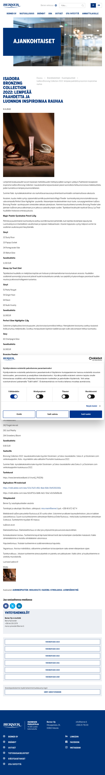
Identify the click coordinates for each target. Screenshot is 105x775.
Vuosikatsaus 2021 (53, 663)
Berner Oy (11, 13)
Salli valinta (52, 414)
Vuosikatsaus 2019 (53, 677)
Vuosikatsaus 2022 (52, 656)
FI (93, 5)
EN (99, 5)
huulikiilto (35, 590)
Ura (50, 13)
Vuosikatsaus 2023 (52, 649)
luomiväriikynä (70, 590)
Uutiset (59, 13)
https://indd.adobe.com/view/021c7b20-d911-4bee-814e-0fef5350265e (32, 488)
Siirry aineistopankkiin (52, 692)
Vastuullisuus (26, 13)
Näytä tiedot (91, 406)
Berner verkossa (47, 5)
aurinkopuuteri (20, 590)
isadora (45, 590)
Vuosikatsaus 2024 (52, 642)
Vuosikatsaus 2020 (52, 670)
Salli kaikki (86, 414)
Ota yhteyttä (72, 13)
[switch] (39, 396)
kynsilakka (56, 590)
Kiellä (19, 414)
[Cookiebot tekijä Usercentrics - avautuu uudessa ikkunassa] (91, 359)
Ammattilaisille (90, 13)
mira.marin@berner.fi (49, 508)
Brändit (41, 13)
